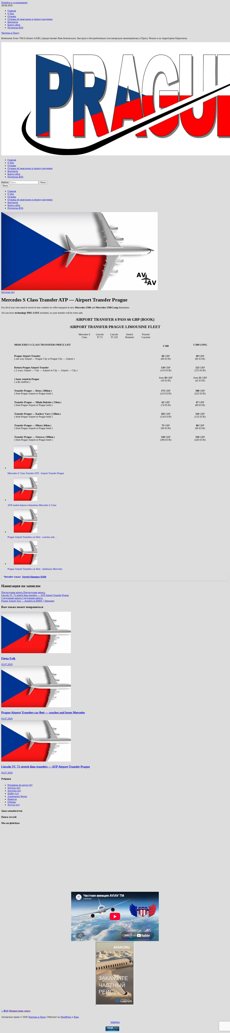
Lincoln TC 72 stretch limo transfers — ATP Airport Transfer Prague (45, 766)
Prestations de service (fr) (20, 785)
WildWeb (115, 1022)
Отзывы (12, 16)
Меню (5, 186)
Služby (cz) (13, 793)
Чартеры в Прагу (10, 33)
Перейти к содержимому (14, 2)
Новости (12, 799)
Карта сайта (14, 24)
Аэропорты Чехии (17, 796)
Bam (76, 1017)
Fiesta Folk (8, 658)
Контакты (13, 22)
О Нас (11, 13)
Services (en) (14, 788)
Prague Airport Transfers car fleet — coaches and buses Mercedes (43, 712)
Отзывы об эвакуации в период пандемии (30, 19)
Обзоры (12, 802)
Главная (12, 10)
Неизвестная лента (19, 1011)
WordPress (66, 1017)
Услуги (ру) (14, 804)
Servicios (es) (8, 292)
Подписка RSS (15, 27)
